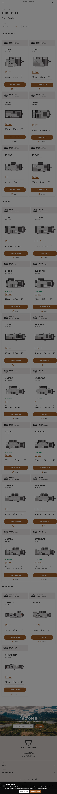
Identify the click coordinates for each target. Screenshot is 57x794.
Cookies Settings (23, 791)
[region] (28, 788)
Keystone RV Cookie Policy (43, 788)
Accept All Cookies (35, 791)
